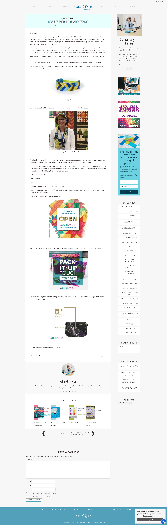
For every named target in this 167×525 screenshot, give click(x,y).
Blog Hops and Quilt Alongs (129, 216)
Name (28, 482)
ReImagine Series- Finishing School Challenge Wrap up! (129, 381)
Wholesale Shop (57, 509)
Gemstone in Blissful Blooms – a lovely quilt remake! (93, 424)
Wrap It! (102, 67)
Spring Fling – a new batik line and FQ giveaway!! (129, 389)
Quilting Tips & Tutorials (129, 308)
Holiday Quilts (128, 233)
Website (29, 490)
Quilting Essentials (128, 298)
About (50, 7)
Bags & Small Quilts (129, 245)
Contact (132, 7)
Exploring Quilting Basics (130, 222)
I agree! (150, 519)
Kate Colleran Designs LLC (97, 522)
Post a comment (76, 25)
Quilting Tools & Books (129, 313)
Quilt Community (128, 238)
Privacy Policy (147, 516)
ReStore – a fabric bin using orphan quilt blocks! (58, 424)
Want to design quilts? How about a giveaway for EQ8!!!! (129, 374)
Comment (30, 459)
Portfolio (65, 7)
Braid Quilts (68, 18)
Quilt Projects (128, 279)
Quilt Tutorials (128, 288)
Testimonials (128, 328)
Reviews (128, 319)
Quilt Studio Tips (128, 284)
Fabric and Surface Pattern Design (129, 228)
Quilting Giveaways (128, 303)
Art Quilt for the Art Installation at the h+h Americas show (41, 424)
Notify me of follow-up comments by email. (42, 493)
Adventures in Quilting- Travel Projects (80, 433)
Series (128, 324)
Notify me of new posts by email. (39, 496)
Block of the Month (128, 211)
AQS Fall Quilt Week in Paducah (64, 190)
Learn (101, 7)
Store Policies (113, 509)
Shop (34, 7)
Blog (116, 7)
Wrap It (103, 356)
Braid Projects (128, 251)
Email (28, 486)
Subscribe (129, 192)
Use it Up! (63, 433)
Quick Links (40, 509)
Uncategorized (128, 333)
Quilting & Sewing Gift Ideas (129, 293)
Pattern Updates (77, 509)
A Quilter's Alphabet (128, 206)
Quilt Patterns (127, 242)
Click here (33, 196)
